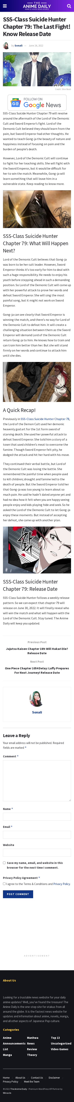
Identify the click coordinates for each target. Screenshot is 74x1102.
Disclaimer (54, 1077)
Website (8, 845)
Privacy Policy (61, 884)
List (5, 1049)
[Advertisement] (37, 926)
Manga (7, 1055)
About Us (20, 1077)
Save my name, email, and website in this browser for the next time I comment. (35, 865)
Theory (32, 1055)
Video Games (59, 1049)
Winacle (7, 1092)
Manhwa (32, 1038)
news (31, 1043)
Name (8, 809)
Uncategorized (61, 1043)
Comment (11, 756)
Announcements (14, 1043)
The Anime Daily (18, 1088)
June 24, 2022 (36, 45)
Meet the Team (31, 1081)
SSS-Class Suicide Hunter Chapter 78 (45, 419)
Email (8, 827)
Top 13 (55, 1038)
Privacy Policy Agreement (21, 878)
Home (6, 1077)
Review (32, 1049)
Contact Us (37, 1077)
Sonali (18, 45)
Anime (7, 1038)
